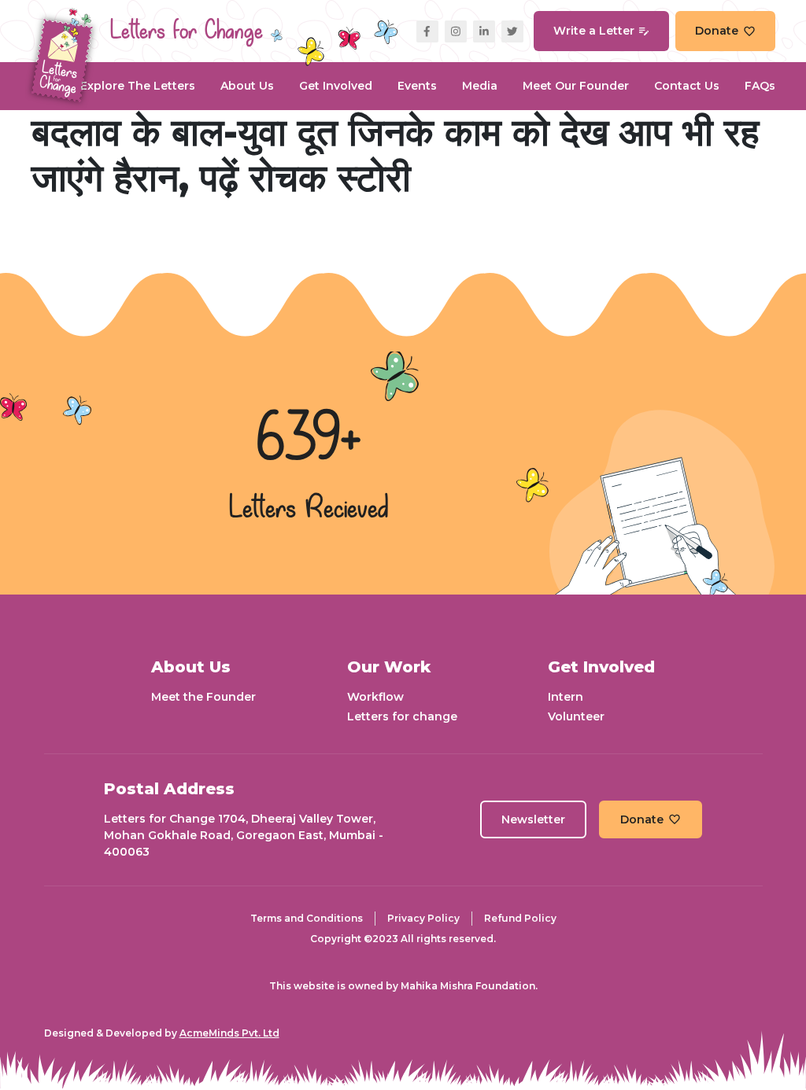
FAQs (760, 86)
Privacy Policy (423, 918)
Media (479, 86)
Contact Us (686, 86)
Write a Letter (593, 31)
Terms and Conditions (306, 918)
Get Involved (335, 86)
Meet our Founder (576, 86)
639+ (308, 440)
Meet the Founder (203, 697)
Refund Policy (520, 918)
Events (417, 86)
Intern (565, 697)
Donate (716, 31)
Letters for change (402, 716)
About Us (247, 86)
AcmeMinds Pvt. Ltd (229, 1033)
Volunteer (576, 716)
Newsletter (533, 819)
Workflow (375, 697)
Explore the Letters (137, 86)
